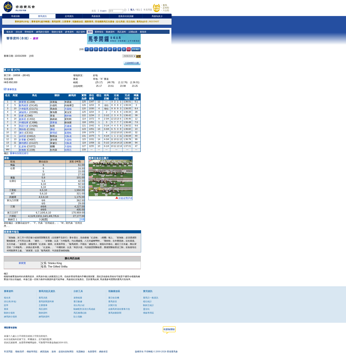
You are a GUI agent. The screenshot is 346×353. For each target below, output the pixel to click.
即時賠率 (28, 32)
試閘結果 (132, 32)
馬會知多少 (157, 16)
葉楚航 (68, 132)
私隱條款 (80, 351)
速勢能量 (78, 297)
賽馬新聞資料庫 (46, 301)
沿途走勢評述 (125, 198)
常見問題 (147, 9)
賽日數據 (78, 301)
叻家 (21, 115)
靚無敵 (22, 150)
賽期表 (142, 32)
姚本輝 (68, 129)
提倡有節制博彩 (66, 351)
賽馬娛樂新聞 (114, 313)
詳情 (82, 219)
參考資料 (69, 32)
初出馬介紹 (79, 305)
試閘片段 (112, 305)
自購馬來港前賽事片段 (119, 309)
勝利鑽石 (23, 143)
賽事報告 (98, 32)
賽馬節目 (112, 301)
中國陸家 (23, 122)
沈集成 (68, 136)
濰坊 (21, 132)
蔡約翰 (68, 115)
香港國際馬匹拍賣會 (104, 21)
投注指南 (130, 21)
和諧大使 (23, 126)
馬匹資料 (121, 32)
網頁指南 (44, 351)
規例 (54, 351)
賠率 (6, 305)
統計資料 (80, 32)
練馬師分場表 (42, 32)
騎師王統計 (148, 305)
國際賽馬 (89, 21)
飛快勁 (22, 129)
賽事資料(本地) (22, 21)
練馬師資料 (44, 316)
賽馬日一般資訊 (150, 297)
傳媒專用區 (148, 313)
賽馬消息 (43, 297)
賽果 (89, 32)
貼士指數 (78, 316)
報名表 (9, 32)
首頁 (94, 11)
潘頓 (52, 129)
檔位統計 (147, 301)
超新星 (22, 119)
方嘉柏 (68, 108)
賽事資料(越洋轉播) (40, 21)
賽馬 (165, 5)
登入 (132, 9)
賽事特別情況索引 (19, 153)
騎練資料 (110, 32)
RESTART (154, 21)
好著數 (22, 139)
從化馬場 (120, 21)
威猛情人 (23, 112)
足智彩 (166, 7)
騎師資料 (43, 313)
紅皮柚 (22, 146)
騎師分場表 (57, 32)
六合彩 (166, 10)
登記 (138, 9)
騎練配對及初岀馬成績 (84, 309)
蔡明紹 (53, 132)
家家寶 (22, 102)
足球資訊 (69, 16)
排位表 (18, 32)
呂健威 (68, 126)
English (103, 11)
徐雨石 (68, 150)
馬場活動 (15, 16)
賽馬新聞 (56, 21)
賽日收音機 (113, 297)
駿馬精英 (23, 105)
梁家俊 (53, 122)
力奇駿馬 (23, 108)
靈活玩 (146, 309)
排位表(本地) (10, 301)
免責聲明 (92, 351)
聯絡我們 (19, 351)
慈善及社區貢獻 (126, 16)
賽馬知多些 (142, 21)
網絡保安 (103, 351)
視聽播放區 (77, 21)
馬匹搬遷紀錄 (80, 313)
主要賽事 (66, 21)
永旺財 (22, 136)
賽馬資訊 (42, 16)
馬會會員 (96, 16)
